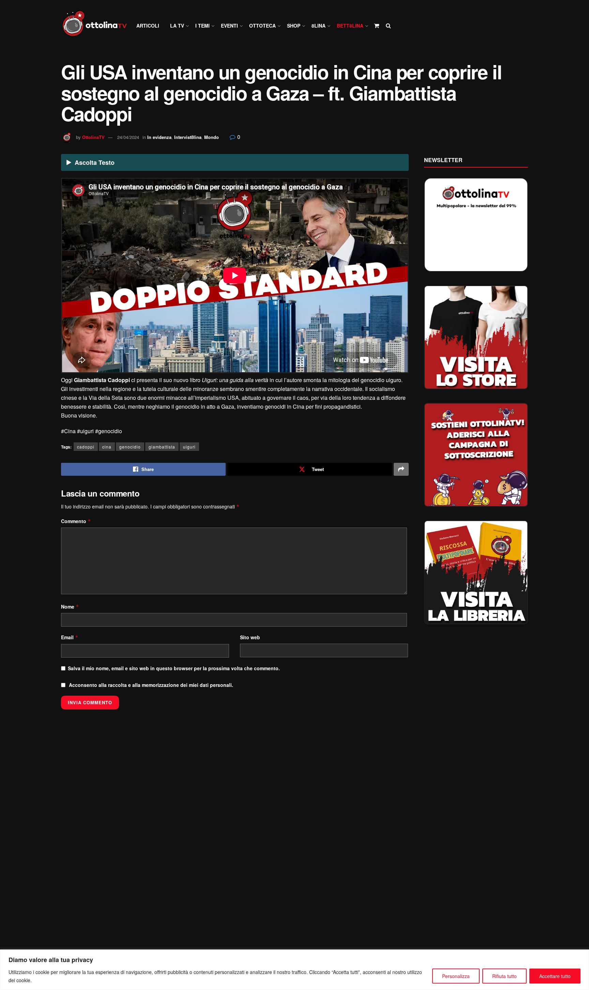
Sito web (250, 637)
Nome (70, 606)
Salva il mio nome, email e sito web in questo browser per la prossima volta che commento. (174, 668)
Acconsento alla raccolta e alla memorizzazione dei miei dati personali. (151, 684)
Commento (76, 521)
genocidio (130, 447)
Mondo (211, 137)
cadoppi (85, 447)
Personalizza (456, 976)
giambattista (162, 447)
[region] (294, 969)
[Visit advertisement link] (476, 337)
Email (69, 637)
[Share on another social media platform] (401, 469)
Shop (293, 25)
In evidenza (159, 137)
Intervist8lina (187, 137)
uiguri (189, 447)
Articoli (147, 25)
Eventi (229, 25)
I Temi (202, 25)
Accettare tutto (555, 976)
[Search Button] (388, 25)
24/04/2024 (128, 137)
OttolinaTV (93, 137)
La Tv (177, 25)
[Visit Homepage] (97, 25)
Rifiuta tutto (504, 976)
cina (106, 447)
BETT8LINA (350, 25)
